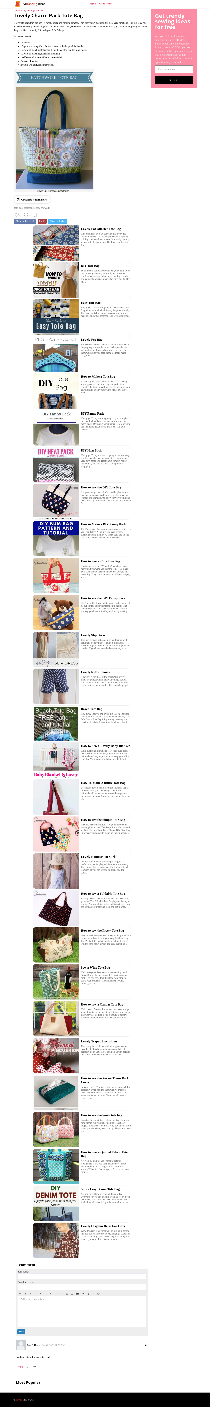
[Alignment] (93, 1293)
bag (21, 208)
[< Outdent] (56, 1293)
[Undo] (20, 1293)
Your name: (23, 1271)
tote (16, 208)
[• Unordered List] (46, 1293)
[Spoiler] (88, 1293)
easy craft (40, 208)
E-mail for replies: (26, 1282)
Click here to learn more (34, 199)
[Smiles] (98, 1293)
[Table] (77, 1293)
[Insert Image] (67, 1293)
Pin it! (42, 221)
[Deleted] (41, 1293)
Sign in (93, 4)
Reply (20, 1366)
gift (48, 208)
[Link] (82, 1293)
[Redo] (25, 1293)
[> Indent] (61, 1293)
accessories (29, 208)
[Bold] (30, 1293)
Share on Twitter (58, 221)
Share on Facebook (25, 221)
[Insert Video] (72, 1293)
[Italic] (35, 1293)
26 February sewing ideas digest (30, 10)
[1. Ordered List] (51, 1293)
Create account (105, 4)
